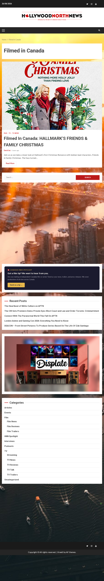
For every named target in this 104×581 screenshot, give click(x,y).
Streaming (12, 455)
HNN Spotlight (11, 436)
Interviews (9, 441)
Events (7, 412)
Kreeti (60, 552)
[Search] (99, 30)
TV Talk (10, 470)
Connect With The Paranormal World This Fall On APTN (30, 316)
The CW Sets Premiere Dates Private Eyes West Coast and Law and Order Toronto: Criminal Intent (51, 311)
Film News (12, 421)
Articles (8, 408)
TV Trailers (12, 475)
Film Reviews (13, 426)
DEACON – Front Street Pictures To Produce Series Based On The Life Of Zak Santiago (46, 326)
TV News (15, 133)
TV (10, 133)
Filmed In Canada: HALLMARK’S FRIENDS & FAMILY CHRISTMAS (52, 96)
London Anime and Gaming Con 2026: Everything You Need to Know (36, 321)
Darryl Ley (7, 150)
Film (5, 133)
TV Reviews (12, 465)
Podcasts (9, 446)
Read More (10, 163)
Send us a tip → (16, 285)
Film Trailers (13, 431)
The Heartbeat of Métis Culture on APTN (24, 306)
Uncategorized (11, 479)
